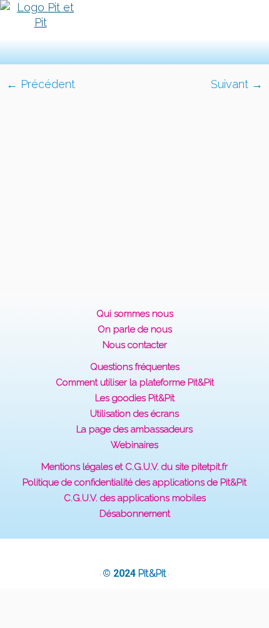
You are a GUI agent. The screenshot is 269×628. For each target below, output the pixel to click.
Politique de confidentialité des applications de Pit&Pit (134, 482)
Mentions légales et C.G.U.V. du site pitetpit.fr (134, 466)
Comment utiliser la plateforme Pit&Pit (135, 382)
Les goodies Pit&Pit (135, 398)
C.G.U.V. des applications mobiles (135, 498)
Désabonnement (134, 513)
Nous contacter (135, 345)
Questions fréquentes (135, 366)
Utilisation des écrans (134, 413)
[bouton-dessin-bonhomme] (134, 184)
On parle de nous (135, 329)
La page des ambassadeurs (134, 429)
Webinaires (134, 445)
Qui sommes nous (134, 313)
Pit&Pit (152, 573)
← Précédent (40, 84)
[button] (114, 32)
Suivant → (237, 84)
